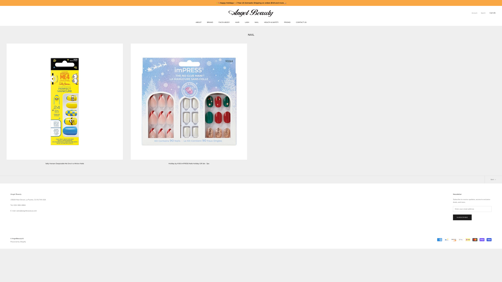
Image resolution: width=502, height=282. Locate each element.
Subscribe (462, 217)
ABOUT (198, 22)
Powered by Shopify (18, 242)
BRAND (210, 22)
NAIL (257, 22)
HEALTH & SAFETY (271, 22)
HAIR (237, 22)
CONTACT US (301, 22)
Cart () (492, 13)
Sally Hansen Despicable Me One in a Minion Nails (64, 163)
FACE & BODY (224, 22)
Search (483, 13)
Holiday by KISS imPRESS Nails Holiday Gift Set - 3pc (189, 163)
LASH (247, 22)
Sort (492, 179)
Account (474, 13)
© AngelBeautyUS (17, 238)
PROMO (287, 22)
